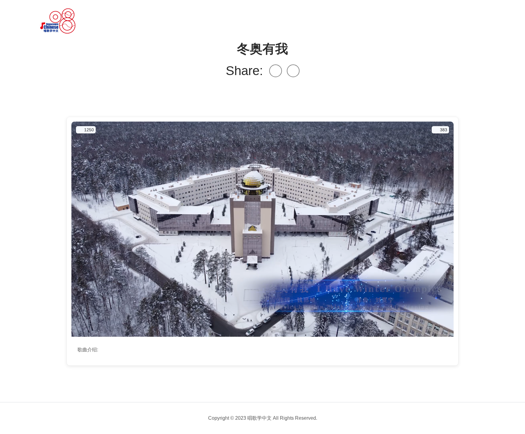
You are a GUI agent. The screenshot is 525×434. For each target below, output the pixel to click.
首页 (98, 21)
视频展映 (158, 21)
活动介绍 (126, 21)
